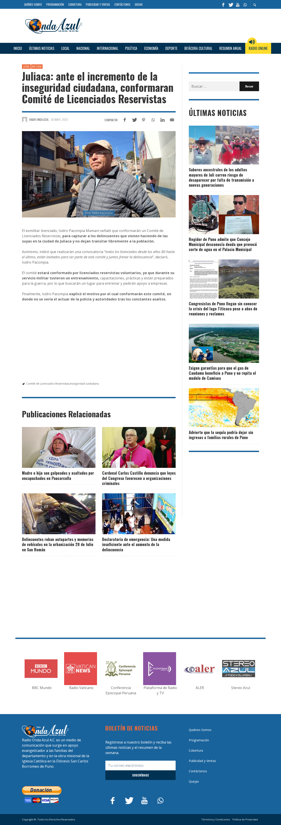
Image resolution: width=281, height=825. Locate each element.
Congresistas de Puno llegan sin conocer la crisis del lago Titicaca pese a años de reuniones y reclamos (223, 309)
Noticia (36, 66)
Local (26, 66)
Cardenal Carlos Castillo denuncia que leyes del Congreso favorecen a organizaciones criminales (139, 478)
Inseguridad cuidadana (84, 383)
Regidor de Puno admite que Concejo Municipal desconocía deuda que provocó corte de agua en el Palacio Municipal (223, 244)
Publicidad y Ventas (202, 761)
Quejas (194, 781)
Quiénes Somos (200, 730)
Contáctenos (198, 771)
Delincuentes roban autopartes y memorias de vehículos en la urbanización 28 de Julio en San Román (57, 544)
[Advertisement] (172, 25)
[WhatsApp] (245, 4)
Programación (199, 740)
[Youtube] (237, 4)
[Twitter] (230, 4)
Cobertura (196, 750)
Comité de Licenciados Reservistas (47, 383)
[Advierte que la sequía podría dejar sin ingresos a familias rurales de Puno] (217, 407)
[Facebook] (223, 4)
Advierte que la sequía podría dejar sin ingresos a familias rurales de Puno (221, 434)
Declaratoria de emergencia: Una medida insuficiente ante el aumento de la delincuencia (136, 544)
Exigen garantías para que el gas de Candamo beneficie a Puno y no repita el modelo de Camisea (222, 373)
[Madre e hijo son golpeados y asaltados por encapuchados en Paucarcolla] (52, 447)
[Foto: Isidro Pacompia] (99, 174)
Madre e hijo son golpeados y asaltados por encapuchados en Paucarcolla (58, 475)
